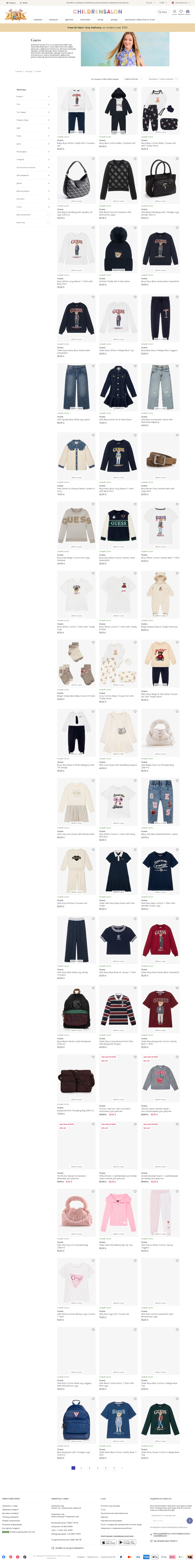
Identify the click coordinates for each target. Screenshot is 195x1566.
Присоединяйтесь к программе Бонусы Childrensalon (171, 1535)
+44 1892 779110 (74, 1534)
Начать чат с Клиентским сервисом (66, 1507)
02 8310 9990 (67, 1526)
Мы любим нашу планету (165, 1541)
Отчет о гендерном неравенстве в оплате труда (121, 1524)
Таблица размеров (10, 1517)
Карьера (104, 1517)
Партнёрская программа (111, 1520)
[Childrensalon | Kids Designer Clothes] (16, 14)
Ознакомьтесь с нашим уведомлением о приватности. (169, 1527)
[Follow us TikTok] (24, 1558)
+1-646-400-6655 (64, 1530)
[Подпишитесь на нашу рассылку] (190, 1521)
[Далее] (121, 1468)
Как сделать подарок (11, 1528)
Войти (25, 3)
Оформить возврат (10, 1509)
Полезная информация (12, 1524)
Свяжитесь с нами (10, 1506)
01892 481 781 (76, 1540)
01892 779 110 (72, 1523)
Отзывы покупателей (11, 1520)
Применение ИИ (108, 1557)
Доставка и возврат (10, 1513)
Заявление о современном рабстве (116, 1528)
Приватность (92, 1557)
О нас (103, 1509)
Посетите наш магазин (110, 1506)
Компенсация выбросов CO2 (19, 1532)
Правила (81, 1557)
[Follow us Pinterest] (17, 1558)
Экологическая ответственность (114, 1513)
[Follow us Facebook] (3, 1558)
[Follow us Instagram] (10, 1558)
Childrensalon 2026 (52, 1556)
